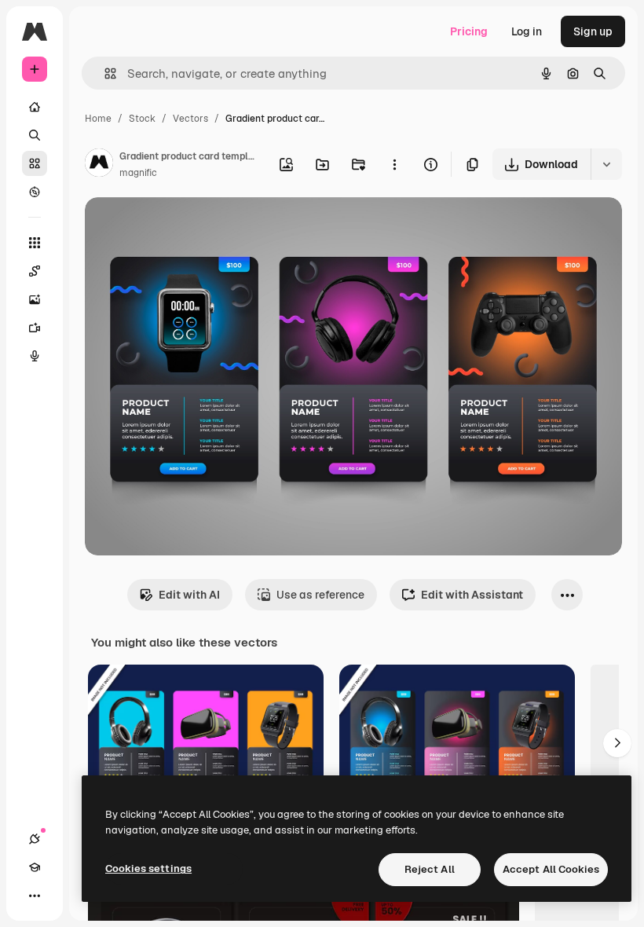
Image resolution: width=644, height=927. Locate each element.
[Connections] (34, 839)
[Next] (617, 743)
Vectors (190, 118)
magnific (138, 173)
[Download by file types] (606, 164)
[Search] (34, 135)
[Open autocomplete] (104, 73)
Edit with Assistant (472, 595)
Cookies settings (148, 868)
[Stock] (34, 163)
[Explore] (34, 191)
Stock (142, 118)
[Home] (34, 106)
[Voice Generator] (34, 355)
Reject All (429, 869)
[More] (34, 895)
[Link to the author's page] (99, 164)
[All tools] (34, 242)
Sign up (593, 31)
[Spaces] (34, 271)
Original (185, 227)
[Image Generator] (34, 299)
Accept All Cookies (551, 869)
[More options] (394, 164)
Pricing (469, 31)
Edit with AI (189, 595)
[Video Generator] (34, 327)
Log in (526, 31)
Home (98, 118)
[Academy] (34, 867)
